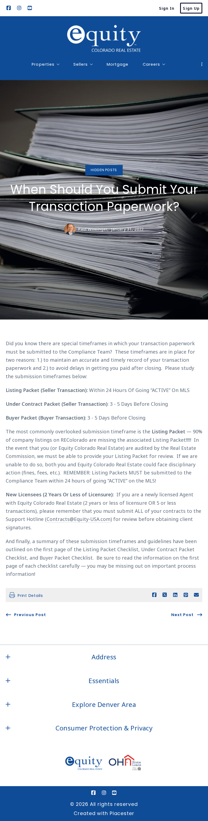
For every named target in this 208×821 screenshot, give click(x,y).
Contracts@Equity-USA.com (78, 519)
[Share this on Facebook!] (154, 595)
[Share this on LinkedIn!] (175, 595)
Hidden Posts (104, 170)
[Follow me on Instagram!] (19, 8)
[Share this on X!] (164, 595)
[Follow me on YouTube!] (29, 8)
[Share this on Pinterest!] (185, 595)
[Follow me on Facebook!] (8, 8)
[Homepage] (104, 38)
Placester (122, 813)
